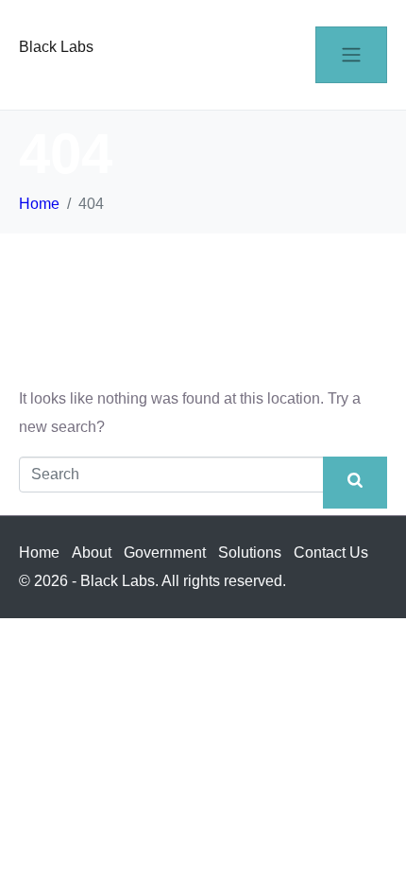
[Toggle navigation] (351, 54)
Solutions (249, 552)
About (91, 552)
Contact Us (331, 552)
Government (165, 552)
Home (39, 552)
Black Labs (56, 47)
